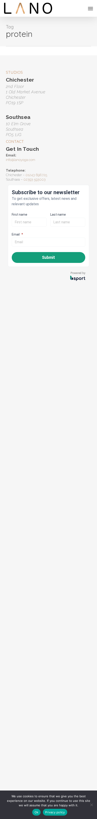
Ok (37, 812)
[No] (91, 804)
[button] (90, 8)
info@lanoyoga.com (20, 160)
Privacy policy (55, 812)
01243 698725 (36, 175)
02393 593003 (34, 179)
